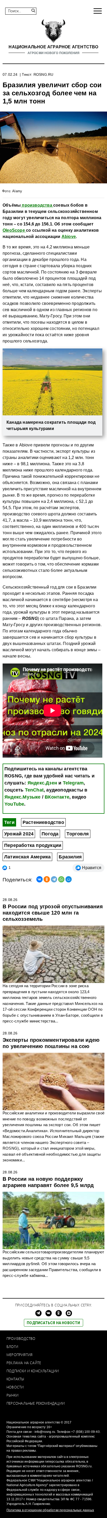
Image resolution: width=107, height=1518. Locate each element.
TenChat (34, 790)
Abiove (69, 236)
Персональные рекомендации (35, 1403)
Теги (9, 822)
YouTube (14, 804)
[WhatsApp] (61, 879)
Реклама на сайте (23, 1362)
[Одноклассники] (47, 879)
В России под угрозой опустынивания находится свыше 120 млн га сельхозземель (53, 913)
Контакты (15, 1378)
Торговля (77, 833)
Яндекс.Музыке (22, 797)
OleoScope (14, 230)
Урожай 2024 (19, 833)
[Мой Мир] (68, 879)
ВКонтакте (57, 797)
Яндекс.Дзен (42, 783)
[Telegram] (54, 879)
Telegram (73, 783)
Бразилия (70, 856)
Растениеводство (43, 822)
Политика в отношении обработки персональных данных (50, 1510)
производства (37, 205)
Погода (50, 833)
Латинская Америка (27, 856)
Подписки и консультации (32, 1370)
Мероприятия (19, 1354)
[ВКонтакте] (39, 879)
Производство (20, 1338)
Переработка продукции (32, 845)
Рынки (12, 1395)
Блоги (12, 1346)
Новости (15, 1387)
